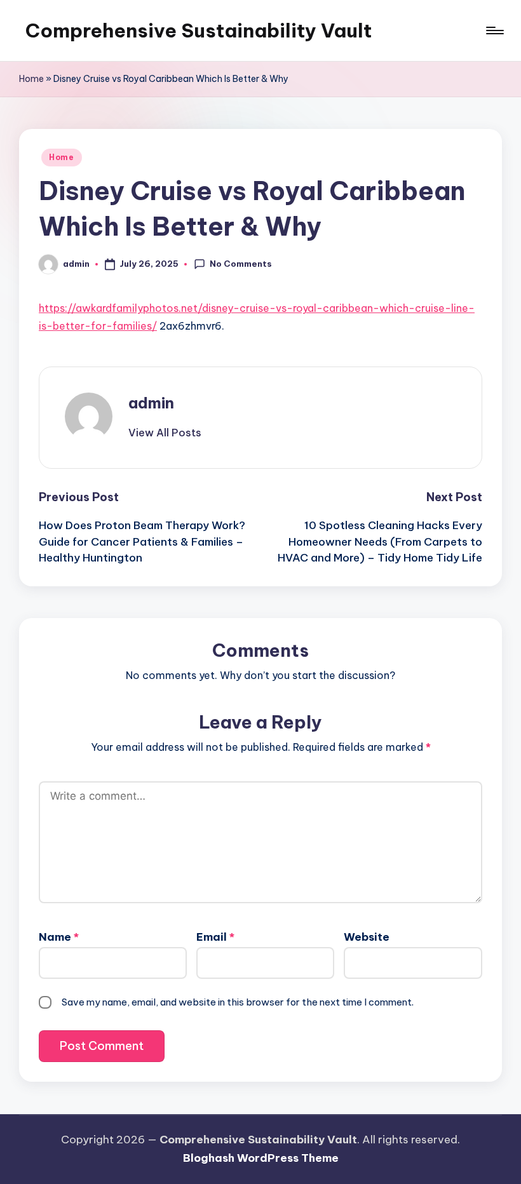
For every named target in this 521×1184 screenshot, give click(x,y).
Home (31, 78)
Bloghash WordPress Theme (261, 1158)
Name (59, 937)
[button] (164, 432)
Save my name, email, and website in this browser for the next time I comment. (238, 1002)
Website (366, 937)
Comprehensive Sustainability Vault (198, 30)
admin (151, 402)
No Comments (241, 264)
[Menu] (494, 30)
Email (215, 937)
